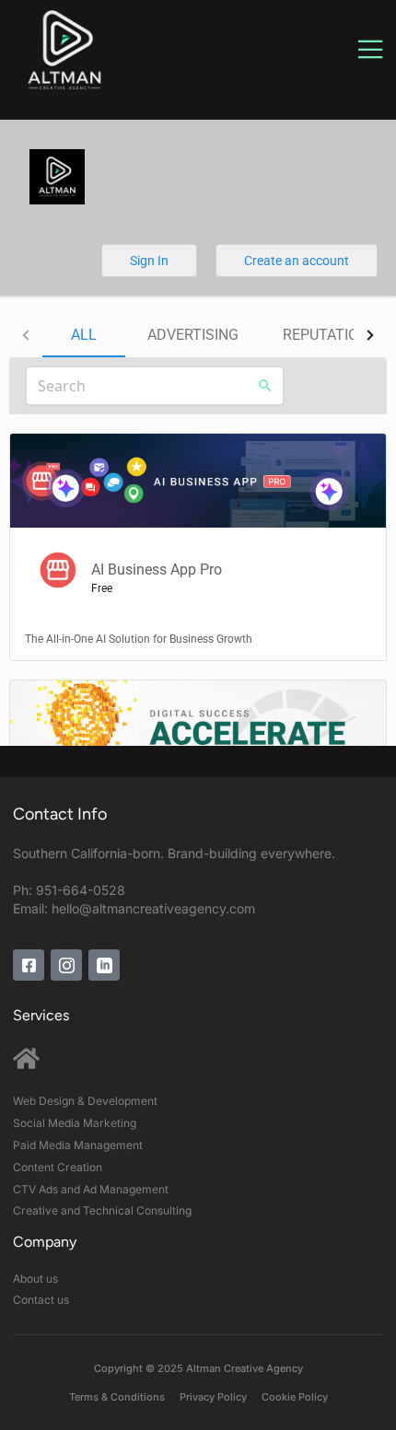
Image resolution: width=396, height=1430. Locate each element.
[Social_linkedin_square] (104, 964)
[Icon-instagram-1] (66, 964)
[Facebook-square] (28, 964)
